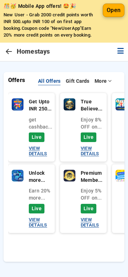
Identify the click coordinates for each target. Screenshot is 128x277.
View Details (38, 151)
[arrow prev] (9, 52)
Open (114, 10)
